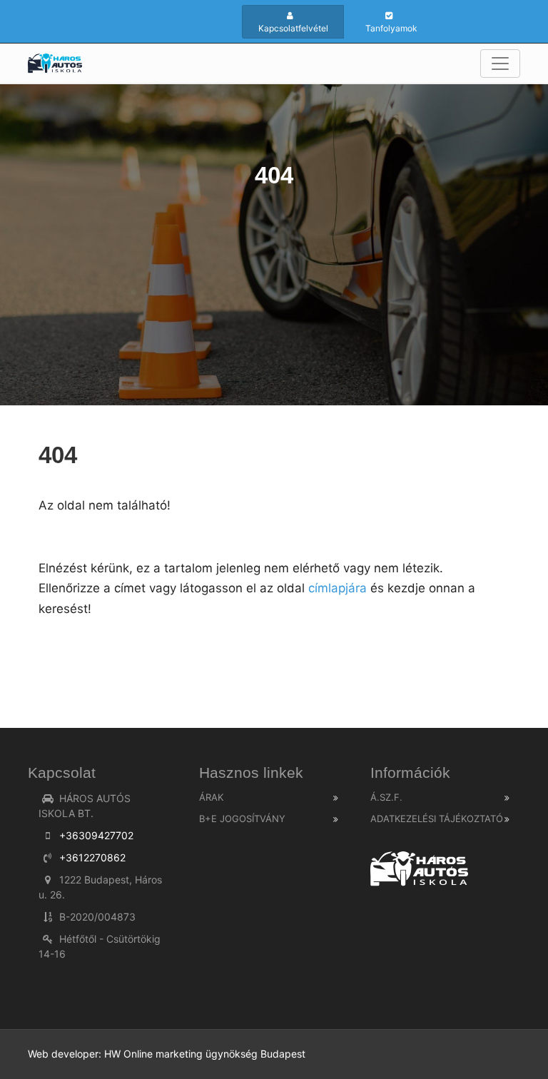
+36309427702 (96, 835)
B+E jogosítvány (242, 818)
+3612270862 (92, 857)
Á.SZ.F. (386, 797)
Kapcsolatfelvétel (293, 28)
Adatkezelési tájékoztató (436, 818)
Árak (211, 797)
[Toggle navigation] (500, 63)
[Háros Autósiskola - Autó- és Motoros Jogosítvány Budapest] (55, 64)
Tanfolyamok (391, 28)
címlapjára (336, 588)
